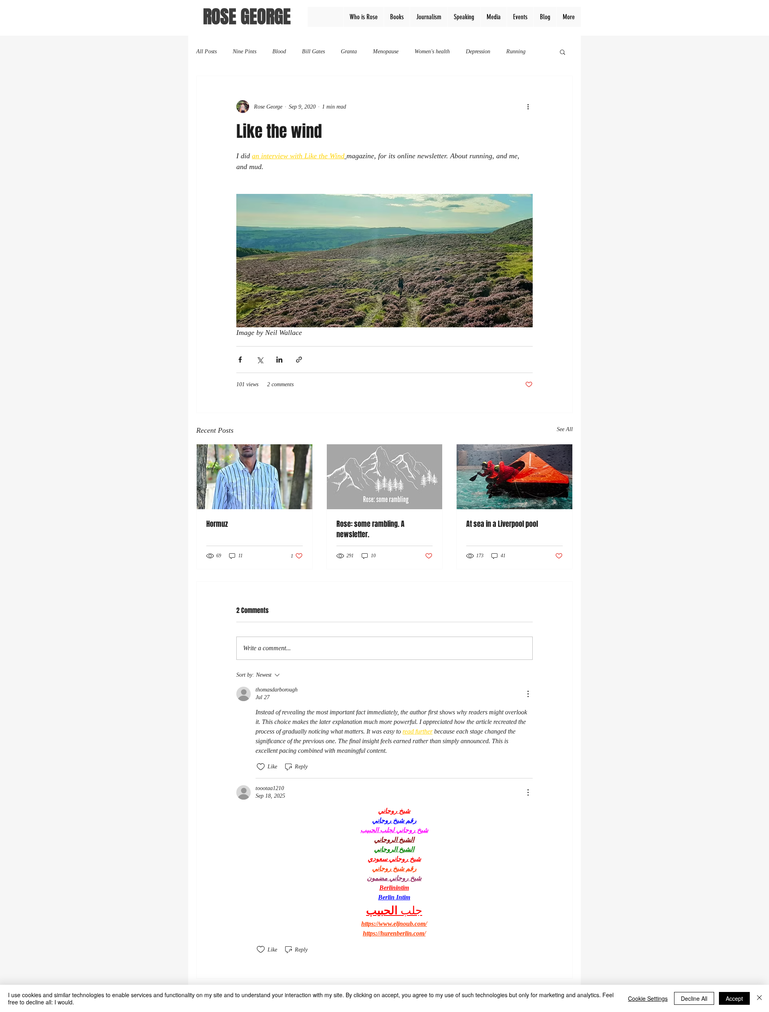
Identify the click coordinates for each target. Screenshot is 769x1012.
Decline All (694, 998)
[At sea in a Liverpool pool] (514, 476)
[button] (562, 51)
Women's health (432, 51)
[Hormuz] (254, 476)
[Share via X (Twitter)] (260, 359)
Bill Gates (313, 51)
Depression (478, 51)
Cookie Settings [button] (648, 998)
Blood (279, 51)
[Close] (759, 998)
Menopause (386, 51)
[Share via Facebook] (240, 359)
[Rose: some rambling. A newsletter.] (385, 476)
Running (515, 51)
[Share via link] (299, 359)
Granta (349, 51)
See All (565, 429)
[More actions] (528, 106)
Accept (734, 998)
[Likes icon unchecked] (261, 767)
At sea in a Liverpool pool (502, 524)
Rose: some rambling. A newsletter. (370, 529)
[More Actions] (528, 694)
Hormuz (217, 524)
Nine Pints (244, 51)
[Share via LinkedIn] (279, 359)
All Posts (206, 51)
